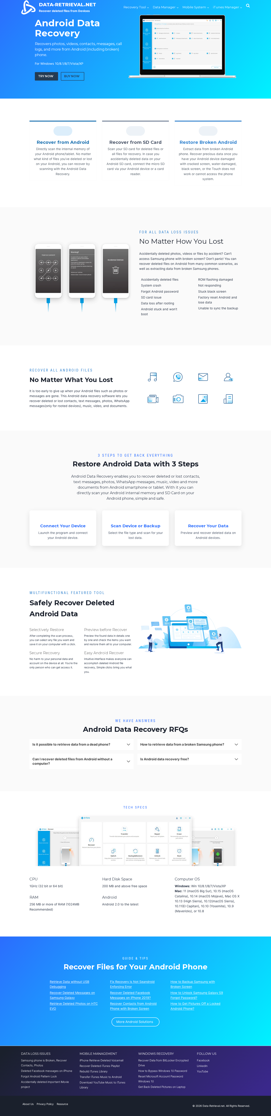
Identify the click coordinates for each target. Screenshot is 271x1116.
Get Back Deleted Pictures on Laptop (161, 1087)
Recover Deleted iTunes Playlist (100, 1066)
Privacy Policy (45, 1104)
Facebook (203, 1060)
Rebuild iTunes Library (93, 1071)
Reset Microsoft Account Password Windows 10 (160, 1079)
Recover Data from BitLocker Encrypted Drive (163, 1063)
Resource (62, 1104)
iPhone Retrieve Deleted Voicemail (101, 1060)
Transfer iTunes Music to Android (101, 1077)
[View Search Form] (248, 7)
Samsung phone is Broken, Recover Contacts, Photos (44, 1063)
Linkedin (202, 1066)
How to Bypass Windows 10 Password (162, 1071)
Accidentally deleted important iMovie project (45, 1084)
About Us (28, 1104)
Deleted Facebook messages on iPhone (46, 1071)
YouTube (202, 1071)
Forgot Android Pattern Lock (39, 1076)
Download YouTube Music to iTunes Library (102, 1085)
